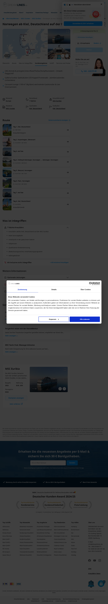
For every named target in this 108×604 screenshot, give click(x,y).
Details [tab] (54, 289)
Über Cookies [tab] (86, 289)
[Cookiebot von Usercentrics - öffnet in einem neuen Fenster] (90, 283)
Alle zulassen (85, 319)
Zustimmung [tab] (22, 289)
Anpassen (52, 319)
